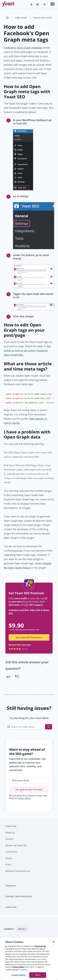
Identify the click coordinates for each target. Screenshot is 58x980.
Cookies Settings (18, 975)
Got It (37, 975)
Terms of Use (40, 946)
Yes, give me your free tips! (29, 789)
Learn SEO (10, 907)
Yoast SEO (10, 826)
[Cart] (38, 4)
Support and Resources (18, 896)
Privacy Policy (18, 967)
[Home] (7, 18)
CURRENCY (9, 929)
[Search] (48, 727)
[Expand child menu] (2, 885)
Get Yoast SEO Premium (29, 637)
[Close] (54, 942)
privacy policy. (24, 798)
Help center (21, 17)
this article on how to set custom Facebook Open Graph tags (27, 350)
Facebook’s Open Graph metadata (23, 47)
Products (10, 885)
